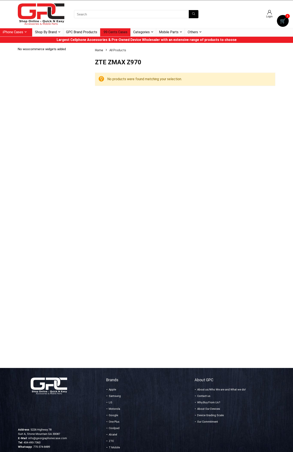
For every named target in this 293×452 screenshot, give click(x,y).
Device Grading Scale (210, 415)
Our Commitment (207, 421)
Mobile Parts (168, 32)
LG (110, 402)
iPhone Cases (13, 32)
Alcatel (113, 434)
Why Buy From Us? (208, 402)
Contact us (203, 396)
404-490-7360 (32, 442)
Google (113, 415)
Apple (112, 389)
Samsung (115, 396)
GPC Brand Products (81, 32)
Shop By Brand (46, 32)
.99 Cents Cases (115, 32)
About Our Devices (208, 408)
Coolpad (114, 428)
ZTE (111, 441)
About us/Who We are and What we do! (221, 389)
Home (99, 50)
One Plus (114, 421)
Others (193, 32)
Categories (141, 32)
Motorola (114, 408)
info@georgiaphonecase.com (47, 438)
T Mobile (114, 447)
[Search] (193, 14)
